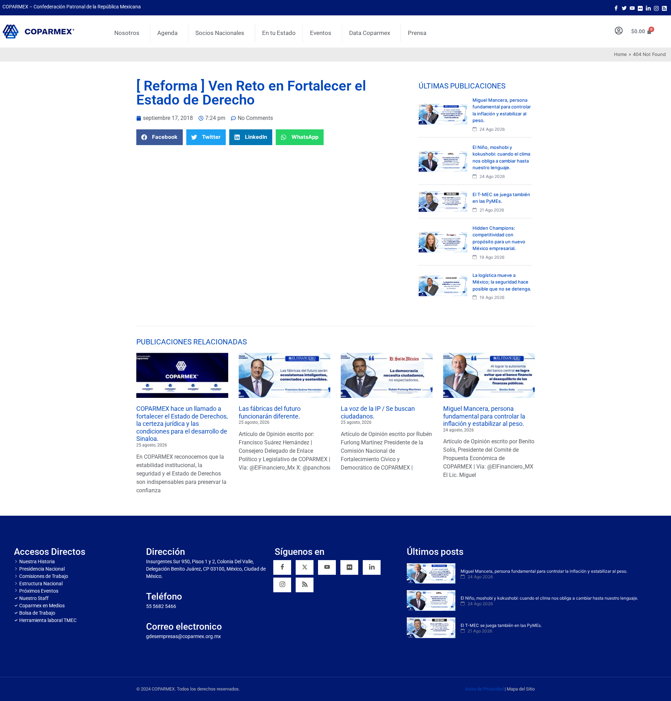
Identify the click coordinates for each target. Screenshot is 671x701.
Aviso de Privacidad (484, 689)
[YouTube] (327, 567)
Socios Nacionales (219, 32)
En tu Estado (279, 32)
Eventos (320, 32)
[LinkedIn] (648, 7)
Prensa (417, 32)
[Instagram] (656, 7)
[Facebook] (616, 7)
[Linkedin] (372, 567)
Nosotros (126, 32)
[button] (159, 137)
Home (620, 54)
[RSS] (304, 585)
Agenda (167, 32)
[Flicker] (640, 7)
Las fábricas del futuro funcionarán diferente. (270, 412)
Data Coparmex (369, 32)
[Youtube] (632, 7)
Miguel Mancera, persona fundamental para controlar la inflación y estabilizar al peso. (484, 416)
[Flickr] (349, 567)
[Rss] (664, 7)
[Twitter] (624, 7)
